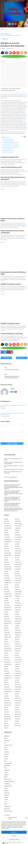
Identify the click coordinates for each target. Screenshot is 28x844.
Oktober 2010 (18, 725)
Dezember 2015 (18, 659)
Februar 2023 (18, 562)
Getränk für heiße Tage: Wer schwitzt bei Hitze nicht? (12, 377)
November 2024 (7, 539)
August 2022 (17, 568)
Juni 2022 (17, 571)
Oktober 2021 (18, 580)
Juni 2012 (17, 707)
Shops (5, 788)
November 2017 (7, 634)
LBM (5, 767)
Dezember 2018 (18, 618)
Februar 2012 (18, 711)
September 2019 (7, 609)
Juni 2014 (17, 680)
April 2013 (17, 696)
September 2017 (7, 637)
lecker (7, 94)
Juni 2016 (17, 652)
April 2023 (17, 559)
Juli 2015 (6, 666)
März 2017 (6, 643)
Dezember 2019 (18, 605)
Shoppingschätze (8, 786)
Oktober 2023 (18, 553)
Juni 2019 (17, 612)
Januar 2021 (7, 591)
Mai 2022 (6, 573)
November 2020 (7, 593)
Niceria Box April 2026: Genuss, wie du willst (13, 469)
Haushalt (6, 756)
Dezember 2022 (18, 564)
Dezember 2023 (18, 550)
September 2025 (7, 528)
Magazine (6, 774)
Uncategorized (7, 806)
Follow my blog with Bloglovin (10, 477)
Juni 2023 (17, 557)
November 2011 (7, 716)
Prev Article (6, 357)
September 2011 (7, 718)
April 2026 (17, 519)
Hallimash (6, 754)
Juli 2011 (6, 721)
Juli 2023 (6, 557)
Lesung (5, 772)
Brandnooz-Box (22, 94)
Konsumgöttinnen (8, 763)
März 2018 (6, 630)
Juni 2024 (17, 544)
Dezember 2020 (18, 591)
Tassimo (6, 797)
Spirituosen (6, 792)
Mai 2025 (6, 532)
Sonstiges (6, 790)
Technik (6, 799)
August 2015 (17, 664)
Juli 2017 (6, 639)
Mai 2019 (6, 614)
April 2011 (17, 723)
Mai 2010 (6, 727)
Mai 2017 (6, 641)
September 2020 (7, 596)
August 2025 (17, 528)
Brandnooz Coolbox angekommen (11, 505)
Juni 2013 (17, 693)
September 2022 (7, 568)
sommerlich (4, 276)
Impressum (20, 842)
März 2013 (6, 698)
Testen (5, 804)
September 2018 (7, 623)
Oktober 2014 (18, 675)
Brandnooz (24, 109)
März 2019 (6, 616)
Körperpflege (7, 765)
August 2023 (17, 555)
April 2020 (17, 600)
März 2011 (6, 725)
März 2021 (6, 589)
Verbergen (7, 137)
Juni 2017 (17, 639)
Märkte (5, 776)
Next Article (21, 357)
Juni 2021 (17, 584)
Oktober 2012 (18, 702)
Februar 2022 (18, 575)
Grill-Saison (6, 751)
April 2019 (17, 614)
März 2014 (6, 684)
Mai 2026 (6, 519)
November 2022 (7, 566)
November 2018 (7, 621)
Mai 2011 (6, 723)
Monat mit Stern (7, 779)
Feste (5, 747)
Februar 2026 (18, 521)
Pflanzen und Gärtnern (9, 781)
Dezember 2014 (18, 673)
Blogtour (6, 738)
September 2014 (7, 677)
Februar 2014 (18, 684)
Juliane (3, 48)
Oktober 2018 (18, 621)
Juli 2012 (6, 707)
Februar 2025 (18, 534)
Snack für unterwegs (17, 224)
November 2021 (7, 580)
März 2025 (6, 534)
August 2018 (17, 623)
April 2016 (17, 655)
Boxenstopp (5, 38)
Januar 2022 (7, 578)
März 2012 (6, 711)
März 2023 (6, 562)
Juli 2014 (6, 680)
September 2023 (7, 555)
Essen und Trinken (8, 745)
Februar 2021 (18, 589)
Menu (3, 29)
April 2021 (17, 587)
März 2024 (6, 548)
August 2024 (17, 541)
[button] (26, 818)
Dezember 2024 (18, 537)
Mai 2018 (6, 628)
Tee (5, 801)
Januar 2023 (7, 564)
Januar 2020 (7, 605)
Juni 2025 (17, 530)
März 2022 (6, 575)
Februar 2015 (18, 671)
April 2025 (17, 532)
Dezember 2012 (18, 700)
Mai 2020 (6, 600)
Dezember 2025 (18, 523)
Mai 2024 (6, 546)
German (6, 843)
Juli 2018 (6, 625)
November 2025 (7, 525)
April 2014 (17, 682)
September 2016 (7, 650)
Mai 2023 (6, 559)
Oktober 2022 (18, 566)
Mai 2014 (6, 682)
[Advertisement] (14, 204)
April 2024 (17, 546)
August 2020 (17, 596)
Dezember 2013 (18, 687)
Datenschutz (15, 842)
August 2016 (17, 650)
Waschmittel (7, 808)
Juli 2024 (6, 544)
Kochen (10, 112)
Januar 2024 (7, 550)
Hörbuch (6, 758)
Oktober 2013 (18, 689)
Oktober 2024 (18, 539)
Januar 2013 (7, 700)
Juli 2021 (6, 584)
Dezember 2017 (18, 632)
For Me (5, 749)
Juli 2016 (6, 652)
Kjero (5, 761)
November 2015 (7, 662)
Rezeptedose (7, 783)
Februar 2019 (18, 616)
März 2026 (6, 521)
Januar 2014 (7, 687)
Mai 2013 (6, 696)
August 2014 (17, 677)
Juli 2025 (6, 530)
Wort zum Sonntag (8, 811)
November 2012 (7, 702)
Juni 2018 (17, 625)
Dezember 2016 (18, 646)
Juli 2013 (6, 693)
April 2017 (17, 641)
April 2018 (17, 628)
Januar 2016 (7, 659)
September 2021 (7, 582)
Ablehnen (14, 835)
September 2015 (7, 664)
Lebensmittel (7, 770)
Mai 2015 (6, 668)
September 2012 (7, 705)
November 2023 (7, 553)
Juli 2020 (6, 598)
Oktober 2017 (18, 634)
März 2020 (6, 603)
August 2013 (17, 691)
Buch (5, 742)
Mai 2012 (6, 709)
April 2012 (17, 709)
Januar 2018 (7, 632)
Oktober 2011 (18, 716)
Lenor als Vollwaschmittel (12, 369)
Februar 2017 (18, 643)
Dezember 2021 (18, 578)
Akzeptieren (14, 832)
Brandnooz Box (22, 126)
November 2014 (7, 675)
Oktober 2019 (18, 607)
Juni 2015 (17, 666)
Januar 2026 (7, 523)
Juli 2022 (6, 571)
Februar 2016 (18, 657)
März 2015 (6, 671)
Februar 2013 (18, 698)
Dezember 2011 (18, 714)
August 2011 (17, 718)
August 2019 (17, 609)
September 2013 (7, 691)
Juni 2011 (17, 721)
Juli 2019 (6, 612)
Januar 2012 (7, 714)
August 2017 (17, 637)
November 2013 (7, 689)
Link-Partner (7, 815)
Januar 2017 (7, 646)
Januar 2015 (7, 673)
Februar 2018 (18, 630)
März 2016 (6, 657)
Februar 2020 (18, 603)
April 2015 (17, 668)
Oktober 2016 (18, 648)
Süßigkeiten (6, 795)
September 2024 (7, 541)
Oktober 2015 (18, 662)
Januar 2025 (7, 537)
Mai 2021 (6, 587)
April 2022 (17, 573)
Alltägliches (6, 736)
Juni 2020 (17, 598)
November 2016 (7, 648)
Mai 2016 (6, 655)
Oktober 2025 (18, 525)
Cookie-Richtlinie (9, 842)
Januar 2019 (7, 618)
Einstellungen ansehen (14, 839)
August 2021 (17, 582)
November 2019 (7, 607)
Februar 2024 (18, 548)
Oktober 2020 (18, 593)
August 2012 (17, 705)
